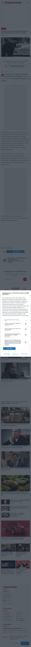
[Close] (28, 293)
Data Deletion (7, 354)
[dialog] (15, 323)
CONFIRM (9, 348)
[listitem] (15, 320)
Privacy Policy (24, 354)
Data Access (15, 354)
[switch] (25, 324)
